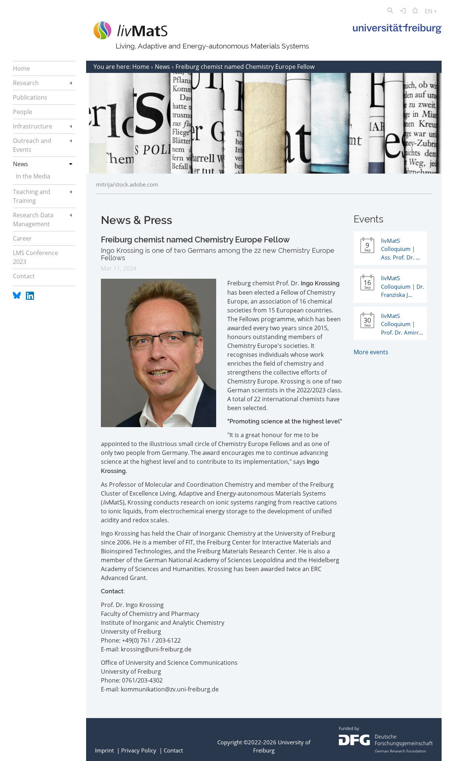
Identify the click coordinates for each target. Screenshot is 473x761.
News (163, 67)
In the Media (33, 176)
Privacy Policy (138, 750)
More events (371, 352)
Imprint (104, 750)
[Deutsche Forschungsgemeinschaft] (386, 750)
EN (429, 11)
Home (141, 67)
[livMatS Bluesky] (17, 298)
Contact (173, 750)
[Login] (403, 11)
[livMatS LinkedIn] (30, 298)
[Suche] (390, 11)
